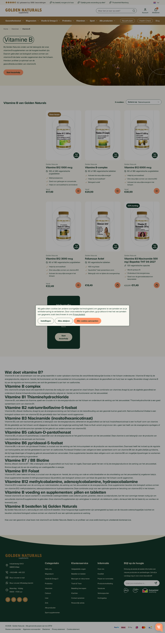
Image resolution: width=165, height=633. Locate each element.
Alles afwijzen (64, 321)
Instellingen (46, 321)
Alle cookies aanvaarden (87, 321)
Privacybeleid (79, 314)
